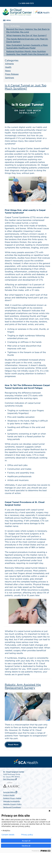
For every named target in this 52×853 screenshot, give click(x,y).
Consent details (8, 835)
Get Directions (9, 779)
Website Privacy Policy (12, 804)
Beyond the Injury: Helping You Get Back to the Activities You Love (27, 30)
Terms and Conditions (12, 807)
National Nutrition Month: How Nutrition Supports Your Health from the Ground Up (27, 52)
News (8, 70)
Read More (13, 744)
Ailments (9, 63)
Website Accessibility (11, 801)
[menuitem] (26, 762)
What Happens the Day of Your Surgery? (26, 35)
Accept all (26, 841)
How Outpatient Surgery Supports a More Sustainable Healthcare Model (27, 46)
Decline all (26, 846)
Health (8, 67)
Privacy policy (27, 835)
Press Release (12, 74)
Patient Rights (9, 795)
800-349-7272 (26, 3)
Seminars (9, 77)
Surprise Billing (9, 792)
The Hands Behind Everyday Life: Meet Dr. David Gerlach (27, 40)
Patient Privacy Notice (12, 798)
